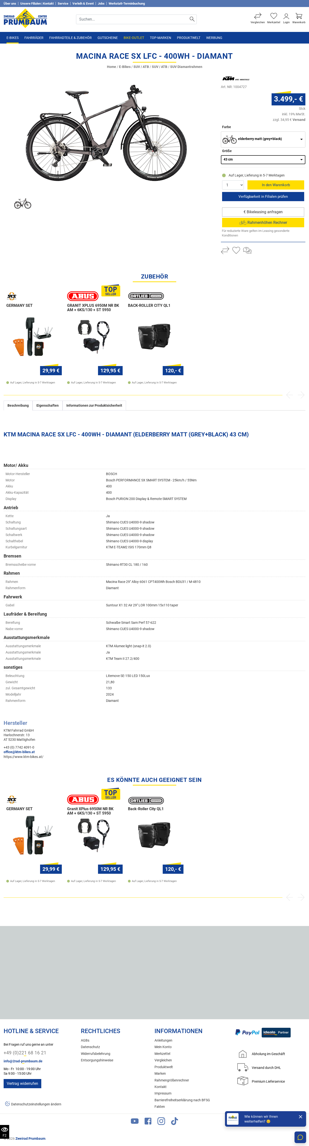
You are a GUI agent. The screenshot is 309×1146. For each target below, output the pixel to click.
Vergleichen (163, 1060)
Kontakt (160, 1087)
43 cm (228, 159)
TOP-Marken (160, 38)
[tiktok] (174, 1122)
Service (63, 3)
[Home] (25, 18)
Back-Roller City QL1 (149, 305)
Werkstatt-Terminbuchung (127, 3)
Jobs (101, 3)
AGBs (85, 1040)
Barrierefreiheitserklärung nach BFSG (182, 1100)
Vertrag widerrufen (22, 1083)
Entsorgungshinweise (97, 1060)
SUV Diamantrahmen (186, 67)
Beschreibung (18, 406)
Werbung (214, 38)
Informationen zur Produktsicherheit (94, 406)
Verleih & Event (83, 3)
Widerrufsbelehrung (95, 1054)
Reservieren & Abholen (263, 196)
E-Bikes (13, 38)
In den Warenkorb (276, 185)
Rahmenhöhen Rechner (266, 222)
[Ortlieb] (146, 296)
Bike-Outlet (134, 38)
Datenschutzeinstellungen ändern (36, 1104)
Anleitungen (163, 1040)
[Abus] (85, 296)
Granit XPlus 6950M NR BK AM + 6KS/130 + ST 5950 (93, 307)
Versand (299, 120)
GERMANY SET (19, 305)
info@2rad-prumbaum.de (23, 1061)
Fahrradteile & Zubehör (70, 38)
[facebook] (148, 1122)
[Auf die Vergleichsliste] (225, 251)
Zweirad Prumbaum (30, 1138)
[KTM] (242, 78)
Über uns (10, 3)
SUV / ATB (141, 67)
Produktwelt (188, 38)
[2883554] (106, 133)
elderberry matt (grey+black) (260, 139)
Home (111, 67)
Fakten (159, 1107)
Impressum (162, 1093)
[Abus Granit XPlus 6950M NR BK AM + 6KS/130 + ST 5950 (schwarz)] (93, 336)
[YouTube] (134, 1122)
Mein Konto (163, 1047)
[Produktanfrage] (247, 251)
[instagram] (161, 1122)
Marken (160, 1074)
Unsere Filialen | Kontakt (37, 3)
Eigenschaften (47, 406)
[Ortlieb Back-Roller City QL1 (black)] (154, 336)
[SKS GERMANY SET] (32, 336)
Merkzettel (162, 1054)
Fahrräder (33, 38)
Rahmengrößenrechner (171, 1080)
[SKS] (24, 296)
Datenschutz (90, 1047)
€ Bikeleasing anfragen (263, 212)
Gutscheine (108, 38)
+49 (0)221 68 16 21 (25, 1053)
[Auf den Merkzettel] (236, 251)
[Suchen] (192, 19)
